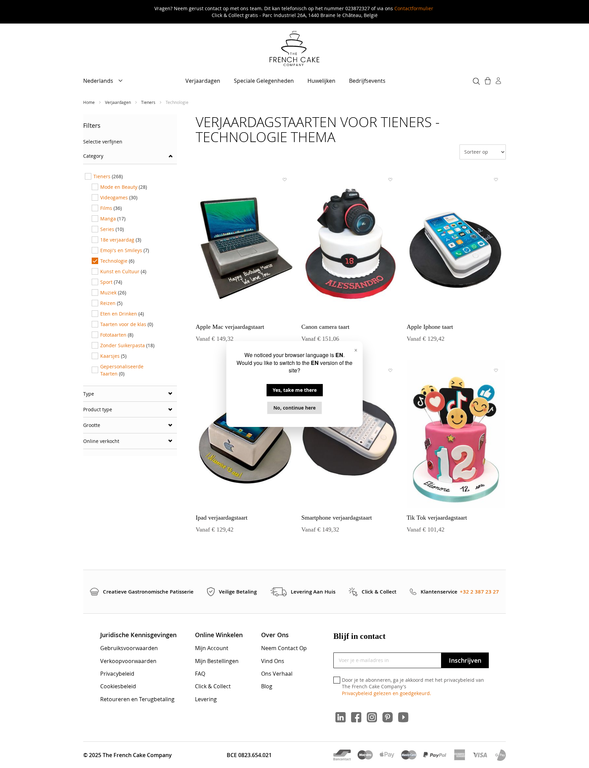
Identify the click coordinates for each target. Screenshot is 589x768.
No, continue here (294, 407)
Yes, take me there (295, 390)
